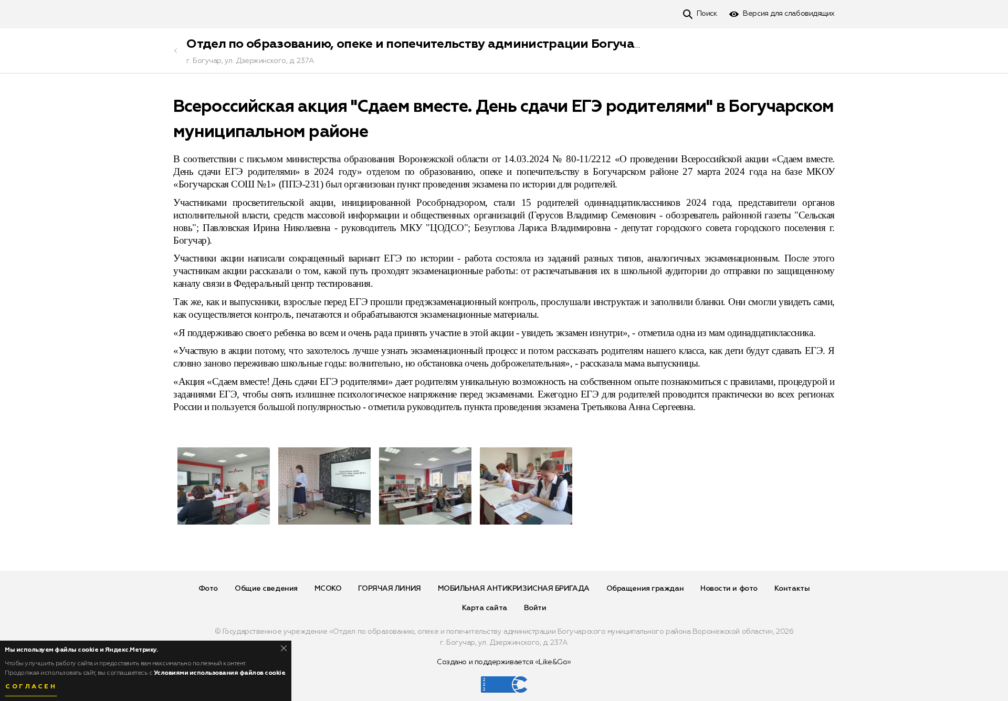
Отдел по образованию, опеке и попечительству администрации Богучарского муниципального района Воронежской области (579, 44)
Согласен (31, 687)
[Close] (284, 648)
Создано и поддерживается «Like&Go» (504, 662)
